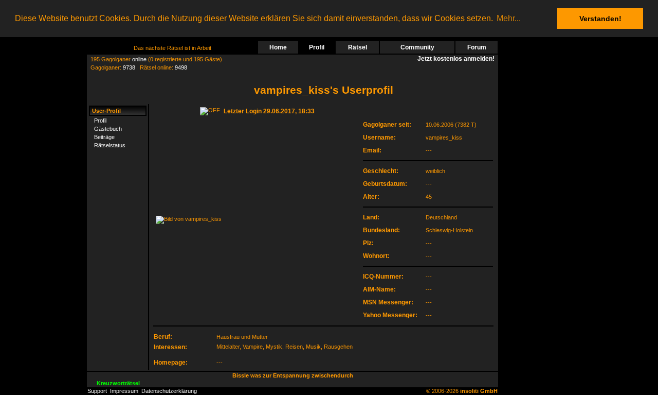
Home (278, 47)
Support (97, 391)
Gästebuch (108, 129)
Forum (476, 47)
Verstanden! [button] (600, 18)
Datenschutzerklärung (169, 391)
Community (417, 47)
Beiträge (104, 137)
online (139, 59)
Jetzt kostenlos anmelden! (457, 58)
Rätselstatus (109, 145)
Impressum (124, 391)
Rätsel (357, 47)
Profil (316, 47)
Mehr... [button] (509, 18)
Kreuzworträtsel (118, 383)
